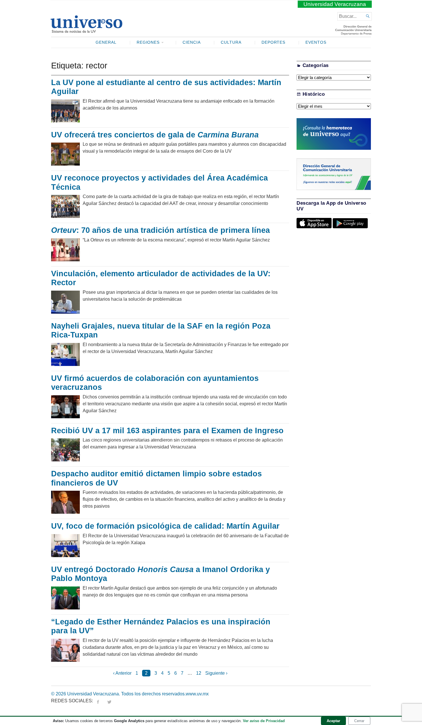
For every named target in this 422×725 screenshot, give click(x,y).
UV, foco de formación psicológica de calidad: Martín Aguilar (165, 526)
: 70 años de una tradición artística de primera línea (160, 230)
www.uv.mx (197, 693)
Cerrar (359, 721)
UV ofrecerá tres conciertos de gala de (155, 135)
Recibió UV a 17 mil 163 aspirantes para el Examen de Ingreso (167, 430)
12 (198, 673)
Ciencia (192, 42)
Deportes (274, 42)
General (106, 42)
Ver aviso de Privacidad (264, 721)
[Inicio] (86, 30)
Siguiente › (216, 673)
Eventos (315, 42)
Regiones (148, 42)
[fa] (98, 700)
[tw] (109, 700)
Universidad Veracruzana (334, 4)
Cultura (231, 42)
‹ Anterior (122, 673)
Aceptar (333, 721)
